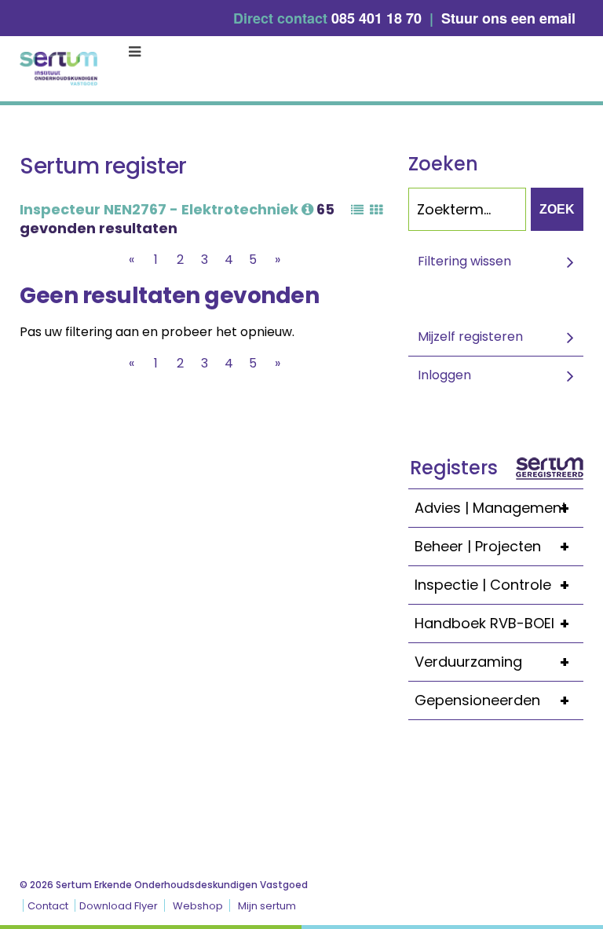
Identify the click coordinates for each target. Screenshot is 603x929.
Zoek (557, 209)
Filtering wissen (464, 261)
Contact (47, 905)
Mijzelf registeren (470, 336)
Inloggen (444, 375)
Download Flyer (118, 905)
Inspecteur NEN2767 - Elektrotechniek (161, 209)
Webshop (198, 905)
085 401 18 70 (376, 18)
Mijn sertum (267, 905)
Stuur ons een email (508, 18)
